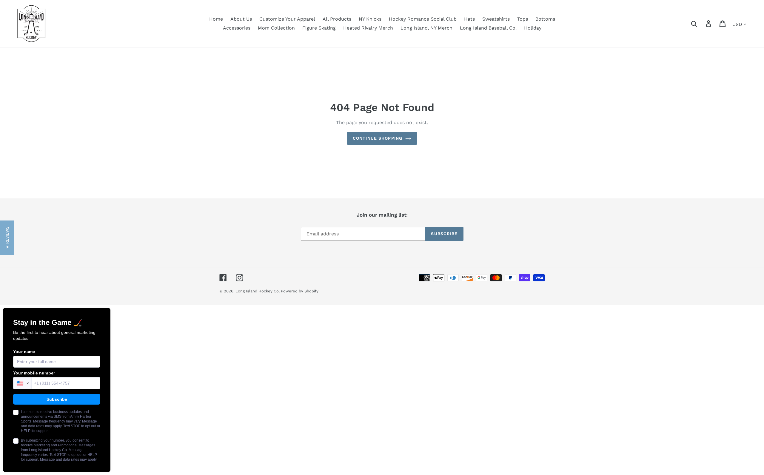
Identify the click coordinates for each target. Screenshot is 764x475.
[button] (7, 237)
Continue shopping (377, 138)
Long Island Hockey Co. (258, 291)
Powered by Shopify (299, 291)
